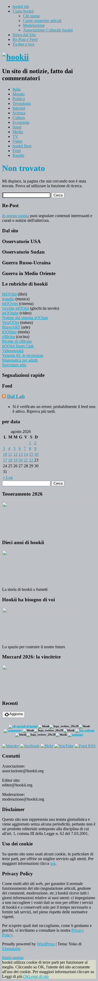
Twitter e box (23, 44)
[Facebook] (29, 746)
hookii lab (21, 6)
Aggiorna (16, 714)
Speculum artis (14, 365)
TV (15, 136)
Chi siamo (31, 16)
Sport (17, 127)
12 (15, 454)
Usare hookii (23, 11)
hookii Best (22, 146)
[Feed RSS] (85, 746)
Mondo (19, 94)
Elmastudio (11, 948)
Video (17, 141)
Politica (19, 99)
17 (5, 460)
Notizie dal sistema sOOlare (25, 317)
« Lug (8, 477)
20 (21, 460)
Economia (21, 122)
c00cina (8, 336)
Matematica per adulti (20, 360)
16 (36, 454)
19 (15, 460)
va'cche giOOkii (15, 308)
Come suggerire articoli (42, 20)
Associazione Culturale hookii (48, 30)
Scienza (19, 113)
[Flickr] (47, 746)
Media (18, 132)
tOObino (9, 332)
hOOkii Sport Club (18, 346)
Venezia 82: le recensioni (22, 355)
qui (52, 863)
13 (21, 454)
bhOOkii (9, 294)
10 (5, 454)
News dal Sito (24, 35)
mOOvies (10, 303)
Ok (25, 976)
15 (31, 454)
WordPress (46, 944)
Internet (19, 108)
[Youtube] (64, 746)
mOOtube (10, 313)
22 (31, 460)
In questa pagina (15, 215)
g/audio (8, 299)
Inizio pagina (13, 957)
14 (26, 454)
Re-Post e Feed (25, 39)
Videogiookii (13, 351)
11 (10, 454)
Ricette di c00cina (17, 341)
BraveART (11, 327)
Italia (17, 89)
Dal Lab (16, 396)
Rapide (18, 155)
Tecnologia (22, 103)
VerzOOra (10, 322)
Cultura (19, 117)
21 (26, 460)
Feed (17, 150)
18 (10, 460)
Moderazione (34, 25)
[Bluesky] (10, 746)
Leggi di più (38, 976)
